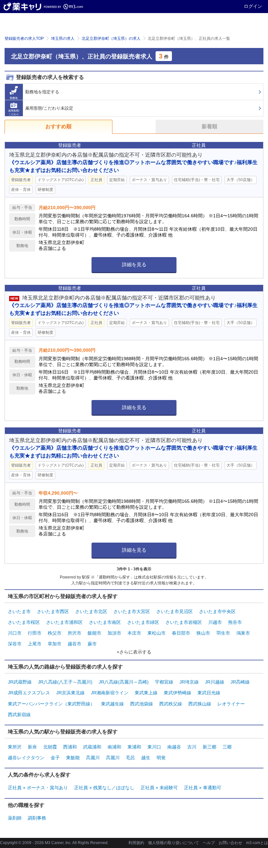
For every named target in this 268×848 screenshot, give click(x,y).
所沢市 (74, 633)
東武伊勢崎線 (177, 692)
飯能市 (94, 633)
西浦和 (70, 746)
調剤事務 (37, 818)
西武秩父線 (170, 703)
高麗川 (93, 757)
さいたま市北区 (91, 611)
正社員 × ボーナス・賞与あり (38, 787)
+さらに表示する (134, 652)
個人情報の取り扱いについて (173, 842)
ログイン (253, 6)
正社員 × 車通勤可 (202, 787)
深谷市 (15, 643)
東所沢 (15, 746)
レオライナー (231, 703)
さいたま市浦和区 (64, 622)
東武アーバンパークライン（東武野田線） (51, 703)
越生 (145, 757)
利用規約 (136, 842)
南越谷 (174, 746)
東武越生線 (112, 703)
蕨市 (92, 643)
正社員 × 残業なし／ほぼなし (104, 787)
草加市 (54, 643)
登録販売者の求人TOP (24, 38)
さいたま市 (19, 611)
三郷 (227, 746)
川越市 (215, 622)
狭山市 (203, 633)
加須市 (114, 633)
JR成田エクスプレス (29, 692)
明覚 (161, 757)
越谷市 (74, 643)
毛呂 (130, 757)
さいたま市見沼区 (174, 611)
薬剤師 (15, 818)
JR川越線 (214, 682)
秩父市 (54, 633)
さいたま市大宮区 (131, 611)
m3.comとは (257, 842)
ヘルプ (209, 842)
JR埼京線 (189, 682)
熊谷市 (235, 622)
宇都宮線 (164, 682)
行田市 (35, 633)
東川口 (154, 746)
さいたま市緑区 (143, 622)
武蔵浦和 (92, 746)
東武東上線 (146, 692)
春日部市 (181, 633)
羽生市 (223, 633)
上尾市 (35, 643)
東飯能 (73, 757)
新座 (32, 746)
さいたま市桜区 (24, 622)
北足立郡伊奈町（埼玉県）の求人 (111, 38)
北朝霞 (50, 746)
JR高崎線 (240, 682)
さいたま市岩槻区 (183, 622)
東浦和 (134, 746)
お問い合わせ (230, 842)
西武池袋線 (141, 703)
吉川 (191, 746)
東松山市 (156, 633)
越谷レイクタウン (26, 757)
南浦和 (114, 746)
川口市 (15, 633)
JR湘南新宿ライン (109, 692)
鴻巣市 (243, 633)
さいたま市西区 (53, 611)
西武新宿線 (19, 714)
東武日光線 (208, 692)
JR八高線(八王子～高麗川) (65, 682)
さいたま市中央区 (217, 611)
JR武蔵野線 (20, 682)
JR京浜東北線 (70, 692)
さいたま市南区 (105, 622)
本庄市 (134, 633)
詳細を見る (134, 264)
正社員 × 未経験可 (159, 787)
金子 (55, 757)
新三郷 (209, 746)
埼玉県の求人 (63, 38)
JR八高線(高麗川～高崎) (124, 682)
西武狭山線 (199, 703)
